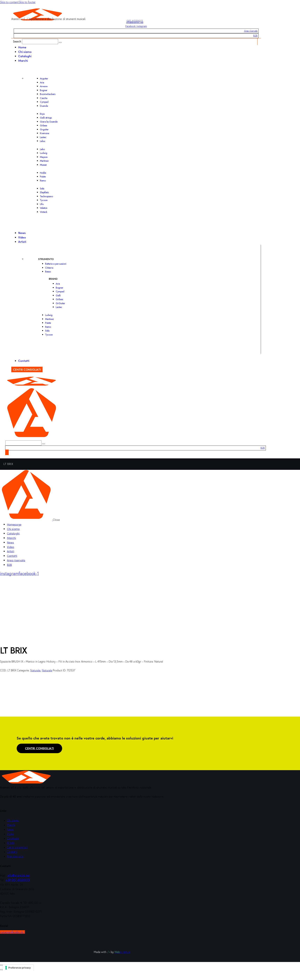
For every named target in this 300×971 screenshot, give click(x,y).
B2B (255, 35)
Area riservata (250, 31)
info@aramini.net (134, 22)
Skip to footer (27, 2)
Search (17, 41)
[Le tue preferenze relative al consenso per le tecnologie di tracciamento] (18, 967)
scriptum (122, 952)
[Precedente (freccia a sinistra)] (1, 969)
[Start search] (60, 42)
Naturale (35, 670)
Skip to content (9, 2)
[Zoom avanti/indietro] (1, 965)
